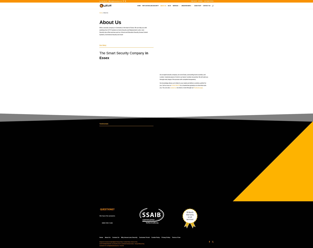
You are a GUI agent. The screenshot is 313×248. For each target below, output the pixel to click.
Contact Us (206, 5)
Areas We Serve (186, 5)
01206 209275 (175, 85)
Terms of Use (176, 237)
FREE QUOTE (194, 1)
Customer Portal (144, 237)
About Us (163, 5)
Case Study (197, 5)
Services (175, 5)
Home (139, 5)
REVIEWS (200, 1)
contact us (173, 88)
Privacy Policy (166, 237)
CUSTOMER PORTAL (209, 1)
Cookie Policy (155, 237)
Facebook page (198, 88)
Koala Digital (113, 241)
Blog (169, 5)
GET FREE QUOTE (126, 110)
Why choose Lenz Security (150, 5)
